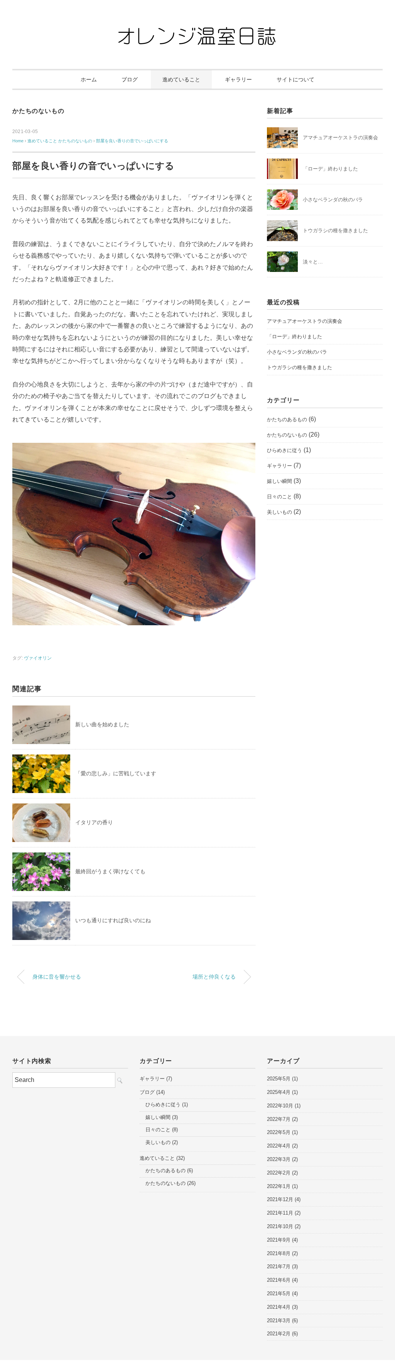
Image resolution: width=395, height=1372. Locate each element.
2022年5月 (278, 1132)
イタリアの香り (94, 822)
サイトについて (295, 79)
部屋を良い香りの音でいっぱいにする (132, 140)
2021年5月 (278, 1293)
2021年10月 (280, 1226)
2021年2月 (278, 1334)
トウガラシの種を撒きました (335, 230)
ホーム (89, 79)
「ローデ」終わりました (330, 169)
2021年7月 (278, 1266)
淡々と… (313, 262)
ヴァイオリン (38, 658)
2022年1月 (278, 1186)
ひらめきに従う (284, 450)
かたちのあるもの (287, 419)
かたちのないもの (38, 111)
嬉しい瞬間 (279, 481)
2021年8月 (278, 1253)
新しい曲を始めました (102, 724)
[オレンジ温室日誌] (197, 28)
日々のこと (279, 497)
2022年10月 (280, 1106)
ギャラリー (238, 79)
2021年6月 (278, 1280)
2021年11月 (280, 1213)
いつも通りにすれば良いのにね (113, 920)
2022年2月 (278, 1173)
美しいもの (279, 512)
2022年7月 (278, 1119)
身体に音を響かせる (56, 977)
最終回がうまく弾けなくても (110, 871)
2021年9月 (278, 1240)
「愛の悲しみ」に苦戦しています (115, 773)
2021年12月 (280, 1199)
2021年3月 (278, 1320)
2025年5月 (278, 1079)
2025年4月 (278, 1092)
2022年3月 (278, 1159)
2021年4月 (278, 1307)
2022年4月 (278, 1146)
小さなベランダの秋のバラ (333, 200)
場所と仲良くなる (214, 977)
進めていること (181, 79)
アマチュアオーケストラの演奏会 (340, 137)
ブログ (130, 79)
